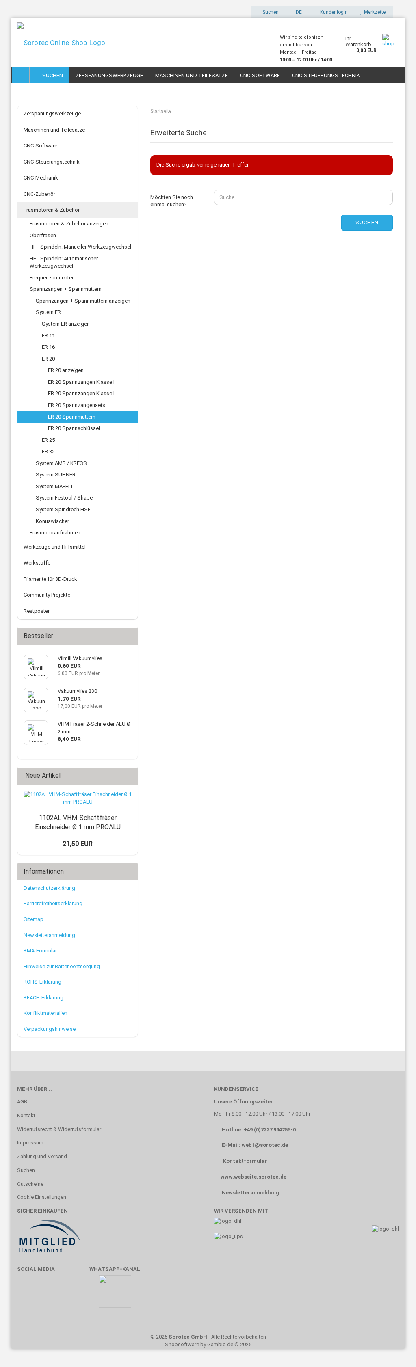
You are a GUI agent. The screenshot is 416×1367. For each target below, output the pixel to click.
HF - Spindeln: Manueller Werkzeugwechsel (80, 247)
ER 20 (48, 359)
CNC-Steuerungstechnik (326, 75)
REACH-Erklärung (43, 998)
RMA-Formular (40, 950)
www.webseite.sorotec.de (253, 1177)
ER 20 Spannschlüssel (74, 428)
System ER (48, 312)
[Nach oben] (393, 1349)
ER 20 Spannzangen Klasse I (81, 382)
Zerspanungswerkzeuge (109, 75)
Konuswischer (52, 521)
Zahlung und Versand (42, 1156)
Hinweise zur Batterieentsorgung (62, 966)
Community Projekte (47, 595)
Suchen (51, 75)
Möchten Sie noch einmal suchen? (171, 201)
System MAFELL (55, 486)
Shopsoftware (182, 1344)
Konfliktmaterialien (45, 1013)
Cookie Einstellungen (41, 1197)
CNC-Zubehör (39, 194)
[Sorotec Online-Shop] (142, 42)
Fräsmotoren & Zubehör (52, 210)
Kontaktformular (245, 1161)
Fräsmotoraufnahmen (55, 533)
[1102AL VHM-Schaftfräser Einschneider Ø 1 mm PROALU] (78, 798)
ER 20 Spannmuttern (71, 417)
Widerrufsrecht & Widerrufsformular (59, 1129)
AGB (22, 1102)
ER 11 (48, 336)
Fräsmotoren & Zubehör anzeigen (69, 224)
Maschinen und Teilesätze (191, 75)
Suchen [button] (270, 12)
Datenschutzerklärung (49, 888)
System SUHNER (56, 475)
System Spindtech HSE (63, 509)
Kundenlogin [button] (333, 12)
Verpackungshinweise (50, 1029)
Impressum (30, 1143)
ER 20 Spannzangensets (76, 405)
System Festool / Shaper (65, 498)
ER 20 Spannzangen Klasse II (82, 393)
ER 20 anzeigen (66, 370)
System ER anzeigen (66, 324)
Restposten (37, 611)
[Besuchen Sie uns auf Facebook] (27, 1295)
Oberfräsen (43, 235)
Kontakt (26, 1115)
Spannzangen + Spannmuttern (66, 289)
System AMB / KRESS (61, 463)
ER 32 (48, 451)
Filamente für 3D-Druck (50, 579)
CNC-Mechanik (41, 178)
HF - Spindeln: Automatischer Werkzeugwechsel (64, 262)
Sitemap (33, 919)
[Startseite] (21, 75)
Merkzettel (374, 12)
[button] (296, 12)
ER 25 (48, 440)
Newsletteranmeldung (49, 935)
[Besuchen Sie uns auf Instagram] (75, 1295)
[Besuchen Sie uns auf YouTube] (51, 1295)
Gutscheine (30, 1184)
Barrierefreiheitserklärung (53, 903)
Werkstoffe (37, 563)
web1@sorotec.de (265, 1145)
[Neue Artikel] (129, 776)
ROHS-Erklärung (42, 982)
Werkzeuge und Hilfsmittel (55, 547)
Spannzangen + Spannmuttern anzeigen (83, 301)
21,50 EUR (78, 844)
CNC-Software (260, 75)
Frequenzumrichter (52, 278)
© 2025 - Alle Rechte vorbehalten (208, 1337)
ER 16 (48, 347)
